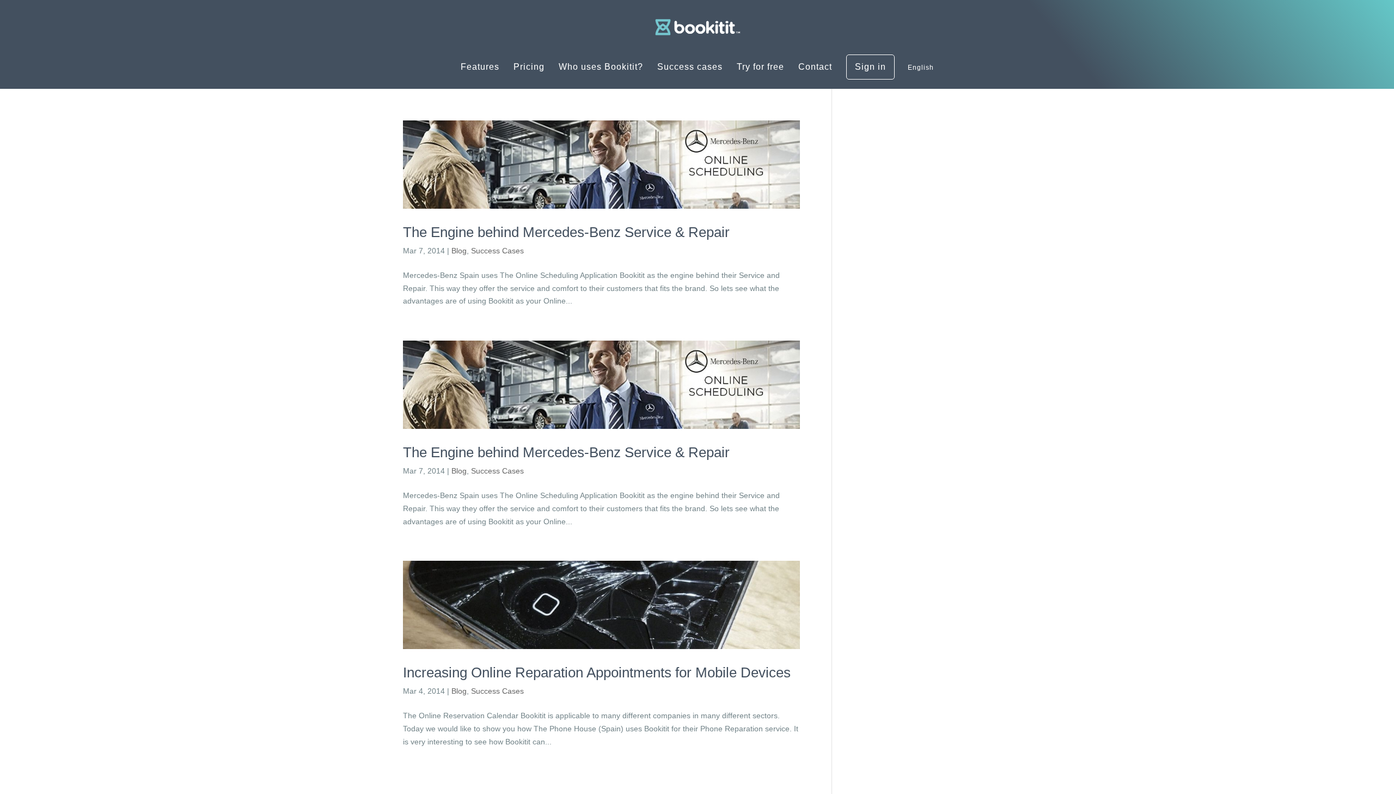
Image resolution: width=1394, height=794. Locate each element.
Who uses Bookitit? (601, 67)
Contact (815, 67)
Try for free (760, 67)
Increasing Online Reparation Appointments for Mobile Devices (597, 672)
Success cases (690, 67)
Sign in (870, 67)
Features (480, 67)
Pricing (529, 67)
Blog (459, 250)
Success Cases (497, 250)
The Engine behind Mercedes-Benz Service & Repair (566, 232)
